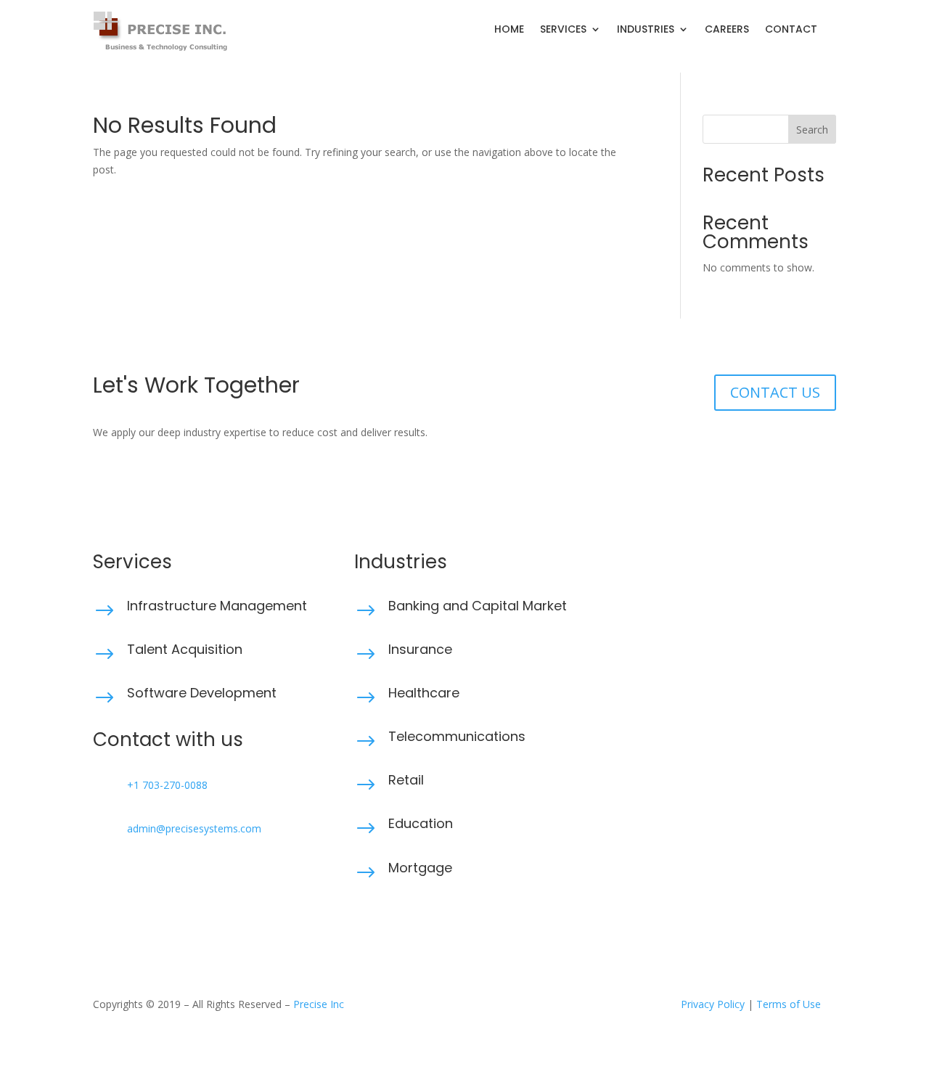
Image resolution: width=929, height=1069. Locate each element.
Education (420, 823)
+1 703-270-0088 (167, 785)
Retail (406, 780)
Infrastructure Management (217, 606)
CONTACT (791, 30)
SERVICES (563, 30)
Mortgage (420, 868)
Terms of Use (788, 1004)
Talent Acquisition (184, 649)
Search (812, 129)
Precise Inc (318, 1004)
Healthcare (423, 693)
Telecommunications (456, 736)
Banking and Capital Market (477, 606)
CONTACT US (775, 392)
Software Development (202, 693)
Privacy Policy (713, 1004)
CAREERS (727, 30)
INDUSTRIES (645, 30)
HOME (509, 30)
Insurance (420, 649)
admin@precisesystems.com (194, 828)
